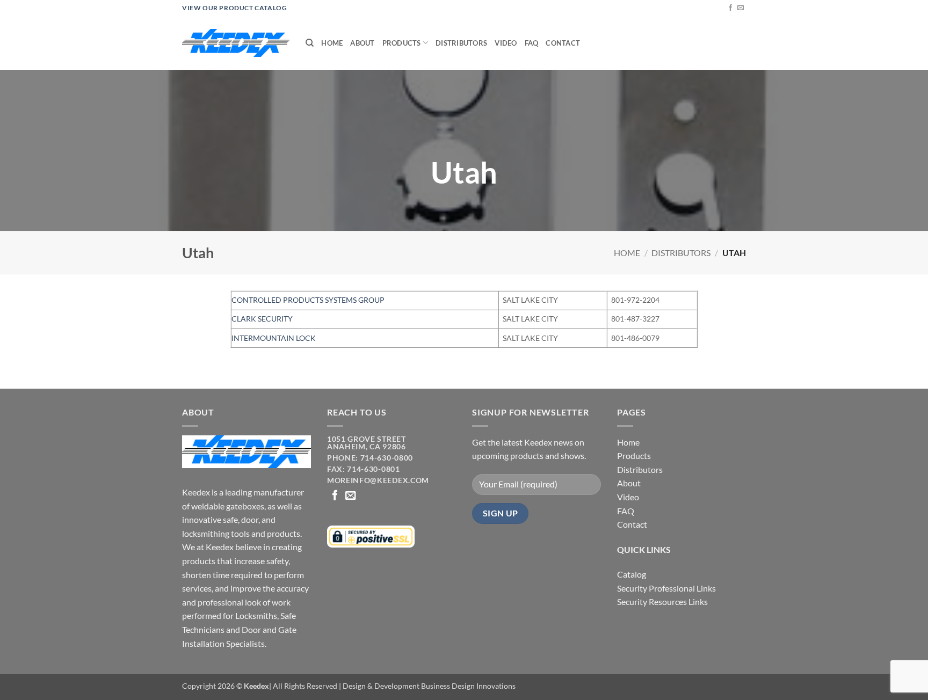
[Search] (310, 43)
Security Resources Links (662, 601)
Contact (563, 43)
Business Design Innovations (468, 685)
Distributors (461, 43)
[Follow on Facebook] (730, 8)
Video (506, 43)
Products (401, 43)
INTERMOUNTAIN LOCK (273, 337)
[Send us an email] (740, 8)
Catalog (631, 574)
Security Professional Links (666, 588)
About (362, 43)
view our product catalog (234, 8)
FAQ (532, 43)
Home (332, 43)
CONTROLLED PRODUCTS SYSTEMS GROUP (308, 299)
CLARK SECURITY (262, 318)
